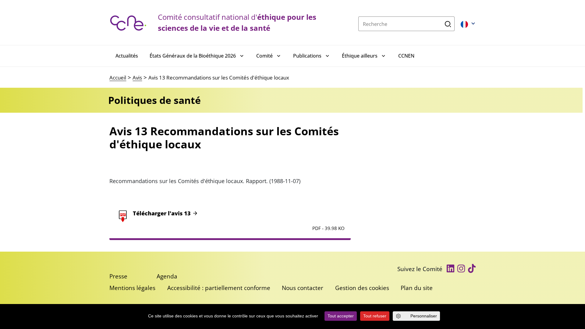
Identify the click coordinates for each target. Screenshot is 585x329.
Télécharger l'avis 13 (162, 213)
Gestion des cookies (362, 288)
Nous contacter (302, 288)
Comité (264, 55)
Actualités (126, 55)
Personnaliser (423, 315)
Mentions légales (132, 288)
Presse (118, 276)
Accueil (117, 77)
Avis (137, 77)
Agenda (167, 276)
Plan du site (417, 288)
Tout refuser (374, 315)
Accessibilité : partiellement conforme (218, 288)
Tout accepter (341, 315)
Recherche (448, 23)
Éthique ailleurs (360, 55)
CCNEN (406, 55)
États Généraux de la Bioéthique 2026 (193, 55)
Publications (307, 55)
